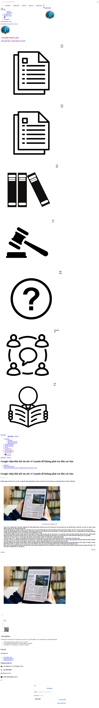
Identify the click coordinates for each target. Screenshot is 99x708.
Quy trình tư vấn (8, 657)
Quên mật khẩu (62, 699)
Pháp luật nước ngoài (9, 466)
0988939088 (48, 8)
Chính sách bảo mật (12, 441)
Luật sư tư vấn (8, 452)
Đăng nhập (38, 5)
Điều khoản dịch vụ (12, 443)
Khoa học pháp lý (8, 450)
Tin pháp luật (7, 448)
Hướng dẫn (16, 5)
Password (36, 695)
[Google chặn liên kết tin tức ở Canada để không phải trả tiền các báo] (35, 615)
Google (11, 527)
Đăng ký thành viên (61, 703)
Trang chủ (6, 465)
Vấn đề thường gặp (9, 451)
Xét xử (6, 447)
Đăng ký (31, 5)
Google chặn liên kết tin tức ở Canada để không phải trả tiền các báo (20, 467)
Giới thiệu (7, 5)
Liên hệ (24, 5)
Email (35, 692)
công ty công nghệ (70, 539)
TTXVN (93, 549)
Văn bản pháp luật (8, 444)
